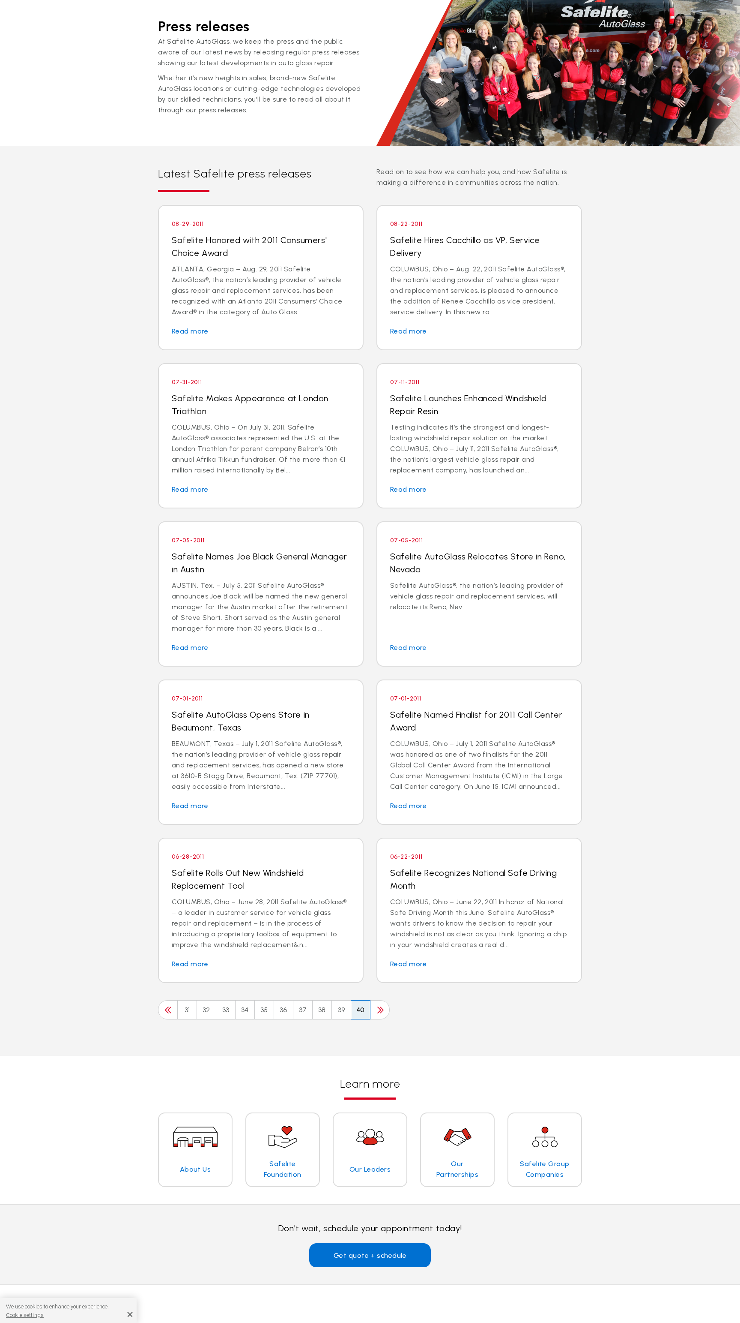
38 (322, 1010)
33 (226, 1010)
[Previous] (168, 1009)
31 (187, 1010)
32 (206, 1010)
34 (245, 1010)
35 (264, 1010)
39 (341, 1010)
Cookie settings (25, 1315)
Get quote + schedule (370, 1255)
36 (283, 1010)
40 (360, 1010)
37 (303, 1010)
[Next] (380, 1009)
